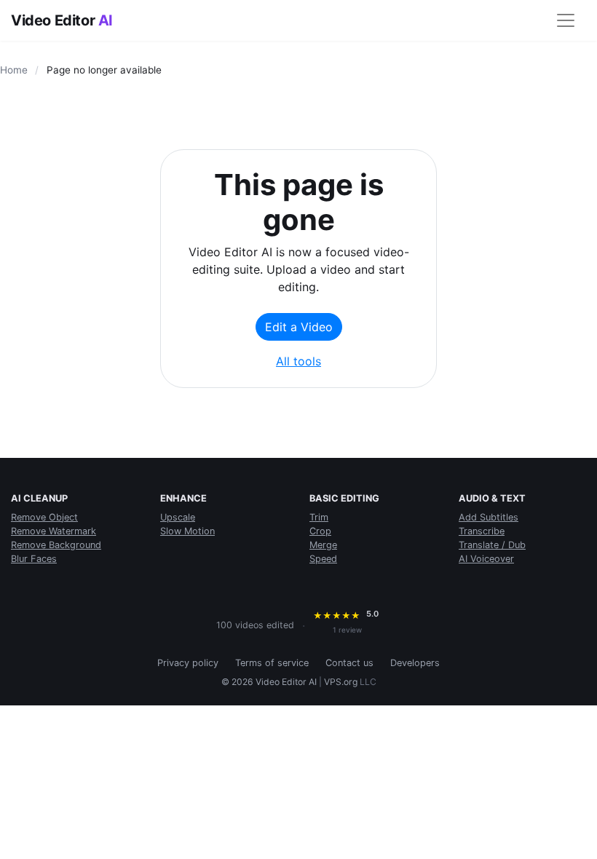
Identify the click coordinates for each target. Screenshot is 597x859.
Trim (318, 517)
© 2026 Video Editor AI (269, 681)
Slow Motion (187, 531)
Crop (320, 531)
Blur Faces (34, 558)
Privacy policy (187, 662)
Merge (323, 544)
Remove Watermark (53, 531)
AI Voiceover (486, 558)
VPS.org (340, 681)
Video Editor (62, 20)
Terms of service (272, 662)
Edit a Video (299, 327)
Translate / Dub (492, 544)
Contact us (349, 662)
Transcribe (482, 531)
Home (14, 70)
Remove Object (44, 517)
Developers (415, 662)
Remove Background (56, 544)
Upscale (177, 517)
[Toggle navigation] (565, 20)
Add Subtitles (488, 517)
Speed (323, 558)
